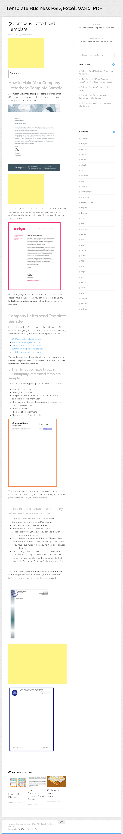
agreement (85, 138)
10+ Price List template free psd (26, 339)
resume (83, 282)
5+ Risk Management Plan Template (28, 352)
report (83, 277)
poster (83, 256)
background (85, 144)
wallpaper (84, 309)
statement (84, 298)
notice (83, 245)
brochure (84, 149)
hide (21, 73)
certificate (84, 176)
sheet (83, 293)
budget (83, 154)
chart (82, 181)
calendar (84, 165)
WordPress (22, 829)
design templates (87, 202)
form (82, 218)
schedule (84, 288)
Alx (36, 829)
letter (82, 224)
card (82, 170)
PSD (82, 261)
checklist (84, 186)
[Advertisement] (26, 53)
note (82, 240)
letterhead (13, 35)
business (84, 160)
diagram (84, 208)
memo (83, 234)
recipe (83, 272)
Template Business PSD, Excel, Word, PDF (54, 8)
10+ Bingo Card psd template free (27, 349)
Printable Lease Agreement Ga (26, 342)
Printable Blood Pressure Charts (27, 345)
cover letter (85, 197)
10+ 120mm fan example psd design (54, 793)
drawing (84, 213)
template (84, 304)
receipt (83, 266)
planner (83, 250)
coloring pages (86, 192)
